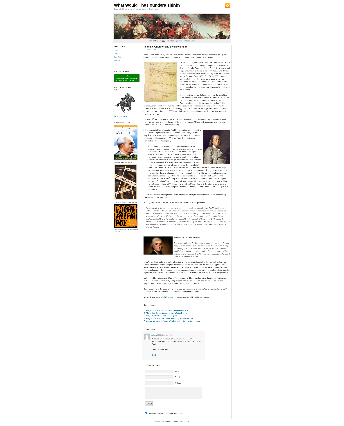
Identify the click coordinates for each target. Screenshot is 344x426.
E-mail (177, 377)
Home (116, 50)
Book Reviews (118, 57)
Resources (117, 60)
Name (177, 371)
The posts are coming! (121, 116)
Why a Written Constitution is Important (162, 316)
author (161, 297)
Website (178, 383)
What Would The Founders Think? (147, 5)
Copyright (158, 421)
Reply (154, 355)
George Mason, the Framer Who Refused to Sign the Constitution (173, 321)
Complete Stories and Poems (123, 229)
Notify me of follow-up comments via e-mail (165, 414)
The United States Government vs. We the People (166, 313)
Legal (115, 64)
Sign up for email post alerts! (184, 41)
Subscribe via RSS (227, 5)
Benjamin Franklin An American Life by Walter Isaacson (169, 319)
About (116, 54)
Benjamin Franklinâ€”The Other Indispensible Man (167, 310)
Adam (154, 335)
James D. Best (151, 49)
